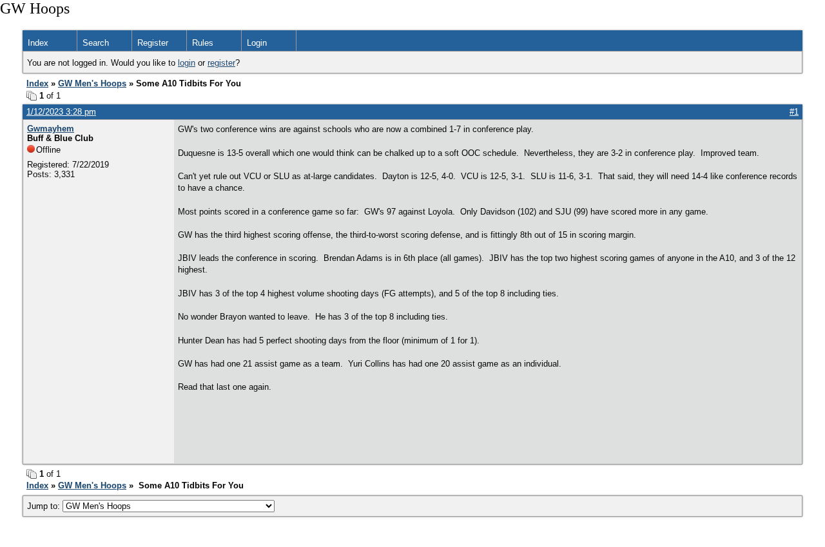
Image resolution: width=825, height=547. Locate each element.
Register (152, 43)
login (186, 63)
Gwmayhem (50, 128)
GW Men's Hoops (92, 83)
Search (95, 43)
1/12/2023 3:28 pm (61, 112)
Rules (202, 43)
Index (38, 43)
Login (257, 43)
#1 (794, 112)
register (221, 63)
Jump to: (45, 506)
